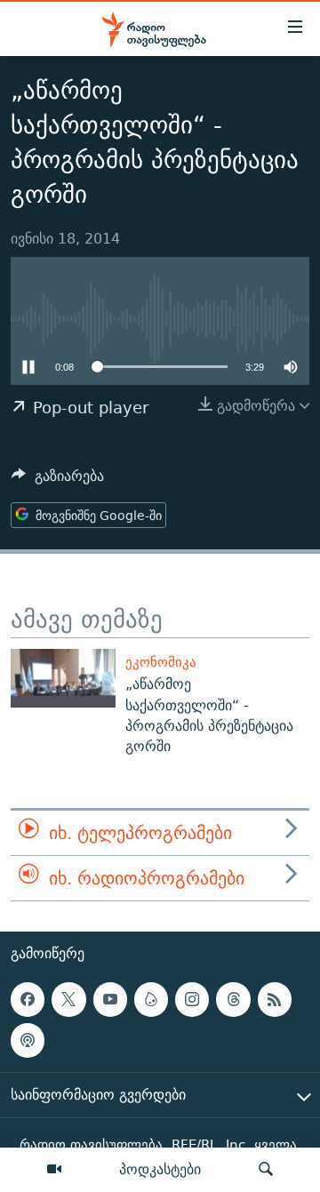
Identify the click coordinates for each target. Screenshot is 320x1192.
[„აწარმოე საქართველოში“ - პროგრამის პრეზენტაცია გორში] (63, 678)
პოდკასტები (160, 1168)
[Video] (54, 1170)
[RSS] (275, 999)
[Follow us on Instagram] (192, 999)
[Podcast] (27, 1041)
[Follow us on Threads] (233, 999)
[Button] (58, 480)
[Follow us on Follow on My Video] (151, 999)
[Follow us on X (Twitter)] (68, 999)
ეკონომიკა (160, 662)
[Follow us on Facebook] (27, 999)
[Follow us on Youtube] (110, 999)
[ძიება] (265, 1170)
